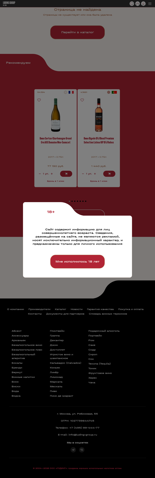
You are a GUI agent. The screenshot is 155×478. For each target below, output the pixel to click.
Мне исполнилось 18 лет (77, 261)
